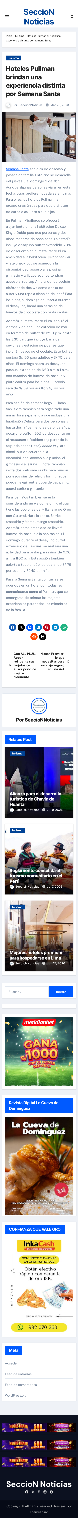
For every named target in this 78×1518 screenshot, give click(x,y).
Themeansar (39, 1512)
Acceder (11, 1363)
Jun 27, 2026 (56, 963)
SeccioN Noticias (39, 16)
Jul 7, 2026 (54, 887)
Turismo (19, 36)
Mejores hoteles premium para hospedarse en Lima (36, 955)
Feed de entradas (18, 1374)
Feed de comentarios (21, 1385)
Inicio (9, 36)
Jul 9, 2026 (55, 810)
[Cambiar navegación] (7, 16)
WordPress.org (16, 1395)
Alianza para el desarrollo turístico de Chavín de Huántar (35, 799)
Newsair (60, 1506)
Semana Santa (17, 169)
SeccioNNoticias (31, 105)
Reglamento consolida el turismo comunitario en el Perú (36, 876)
